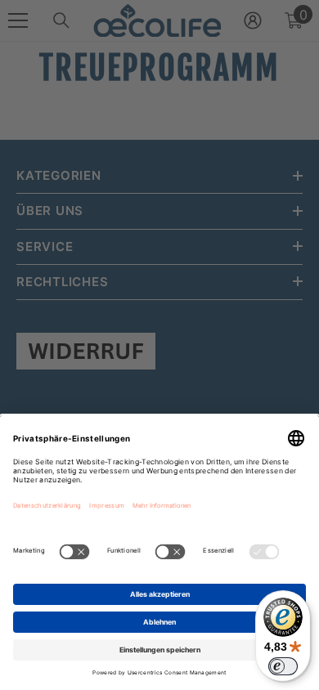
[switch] (283, 666)
